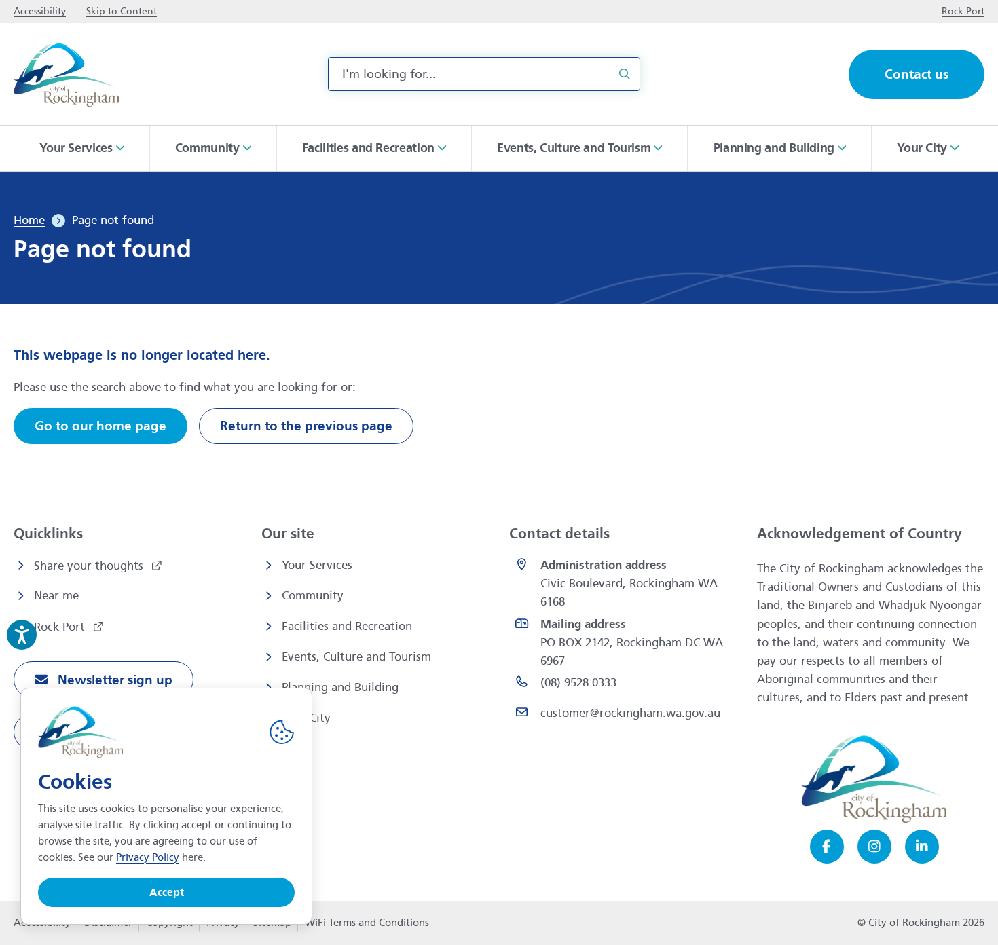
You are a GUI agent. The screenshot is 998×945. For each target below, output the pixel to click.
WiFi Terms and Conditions (367, 922)
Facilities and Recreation (347, 626)
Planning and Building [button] (774, 148)
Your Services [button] (75, 148)
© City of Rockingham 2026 (920, 922)
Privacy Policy (147, 857)
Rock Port (61, 627)
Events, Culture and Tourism (356, 657)
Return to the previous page (306, 426)
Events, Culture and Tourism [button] (573, 148)
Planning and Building (340, 687)
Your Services (317, 565)
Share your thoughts (90, 566)
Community (313, 596)
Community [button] (207, 148)
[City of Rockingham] (66, 74)
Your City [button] (922, 148)
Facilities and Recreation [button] (368, 148)
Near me (56, 596)
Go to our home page (100, 426)
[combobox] (484, 74)
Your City (306, 718)
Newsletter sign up (113, 680)
